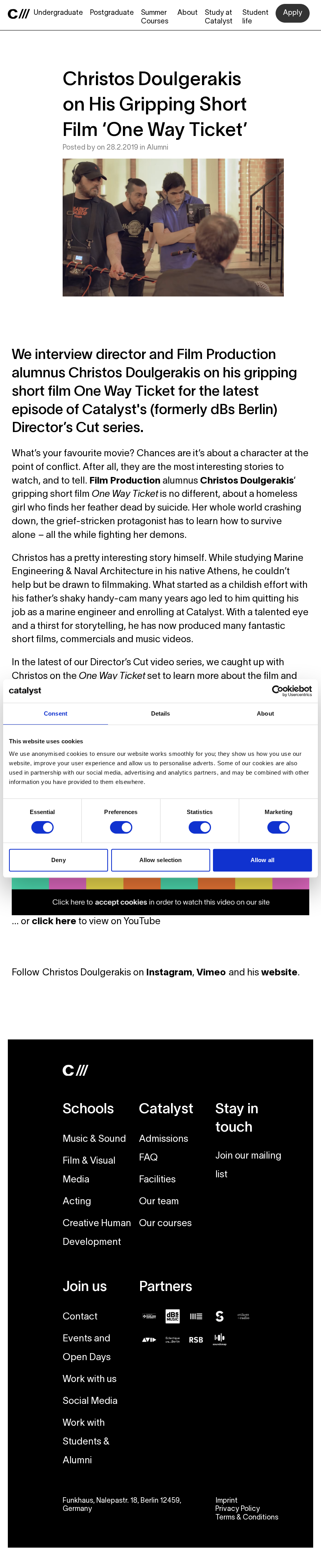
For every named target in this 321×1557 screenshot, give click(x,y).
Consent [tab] (55, 713)
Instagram (169, 973)
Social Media (90, 1401)
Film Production (124, 481)
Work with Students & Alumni (86, 1442)
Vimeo (213, 973)
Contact (80, 1317)
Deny (58, 860)
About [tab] (265, 713)
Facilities (157, 1180)
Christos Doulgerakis (247, 481)
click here (54, 922)
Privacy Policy (237, 1509)
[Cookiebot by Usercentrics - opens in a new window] (277, 691)
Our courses (165, 1224)
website (279, 973)
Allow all (262, 860)
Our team (159, 1202)
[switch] (121, 827)
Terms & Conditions (246, 1517)
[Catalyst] (19, 14)
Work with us (90, 1379)
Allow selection (160, 860)
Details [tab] (160, 713)
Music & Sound (94, 1139)
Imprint (226, 1501)
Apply (292, 13)
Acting (77, 1202)
